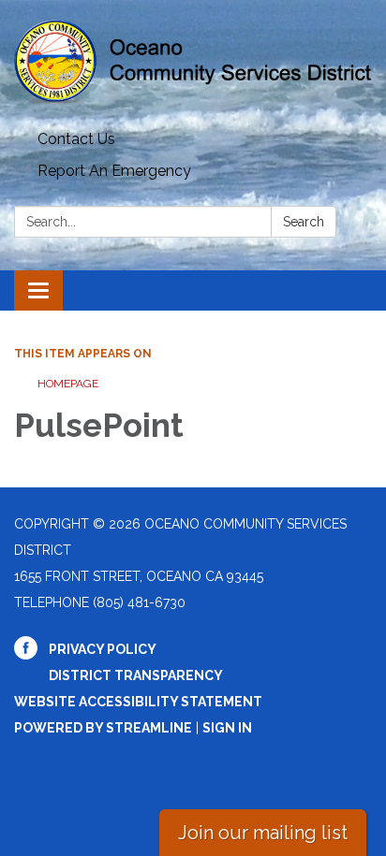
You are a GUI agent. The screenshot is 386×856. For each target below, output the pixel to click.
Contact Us (76, 139)
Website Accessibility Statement (138, 701)
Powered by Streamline (103, 727)
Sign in (227, 727)
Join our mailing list (263, 832)
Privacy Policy (102, 649)
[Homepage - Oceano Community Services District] (193, 62)
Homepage (67, 383)
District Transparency (136, 675)
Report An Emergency (114, 171)
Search (303, 221)
